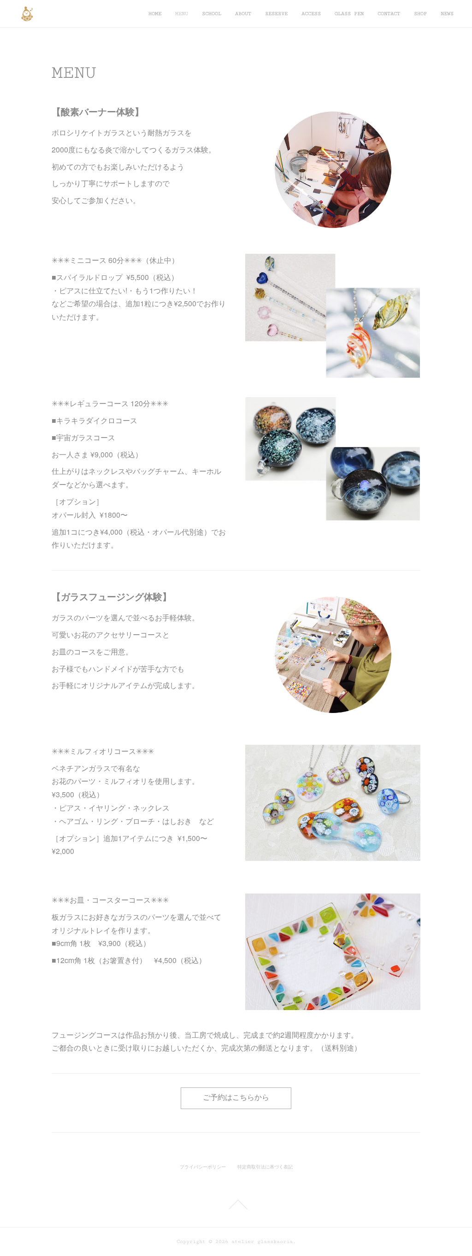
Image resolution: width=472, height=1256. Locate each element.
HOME (154, 14)
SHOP (420, 14)
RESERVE (276, 14)
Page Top (236, 1204)
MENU (181, 14)
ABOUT (243, 14)
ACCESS (311, 14)
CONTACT (389, 14)
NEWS (447, 14)
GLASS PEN (349, 14)
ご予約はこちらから (236, 1098)
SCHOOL (211, 14)
